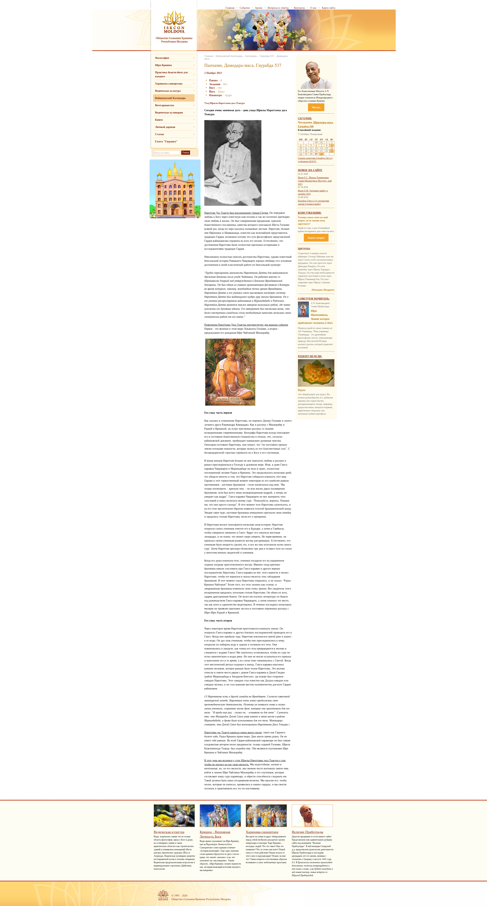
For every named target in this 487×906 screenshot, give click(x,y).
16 (331, 148)
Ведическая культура (168, 91)
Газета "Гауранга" (166, 141)
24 (300, 154)
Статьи (159, 134)
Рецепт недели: (310, 356)
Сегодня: (305, 118)
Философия (162, 58)
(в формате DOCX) (307, 161)
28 (321, 154)
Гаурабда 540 (306, 126)
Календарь (251, 56)
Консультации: (309, 213)
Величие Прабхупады (307, 831)
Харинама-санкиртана (168, 83)
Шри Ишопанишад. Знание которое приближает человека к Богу (315, 317)
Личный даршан (165, 127)
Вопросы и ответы (278, 8)
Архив (258, 8)
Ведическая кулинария (169, 112)
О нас (313, 8)
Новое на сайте (310, 170)
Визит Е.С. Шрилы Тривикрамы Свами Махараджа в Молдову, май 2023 (315, 180)
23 (331, 151)
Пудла (301, 390)
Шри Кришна (163, 65)
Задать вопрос (316, 238)
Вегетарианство (164, 105)
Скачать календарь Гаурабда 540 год (315, 158)
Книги (159, 120)
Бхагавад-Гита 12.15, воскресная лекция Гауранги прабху (313, 202)
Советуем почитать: (314, 299)
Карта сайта (328, 8)
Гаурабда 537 (266, 56)
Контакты (299, 8)
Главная (229, 8)
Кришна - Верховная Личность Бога (215, 834)
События (245, 8)
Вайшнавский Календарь (170, 98)
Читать (316, 107)
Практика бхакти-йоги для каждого (171, 74)
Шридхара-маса (323, 122)
